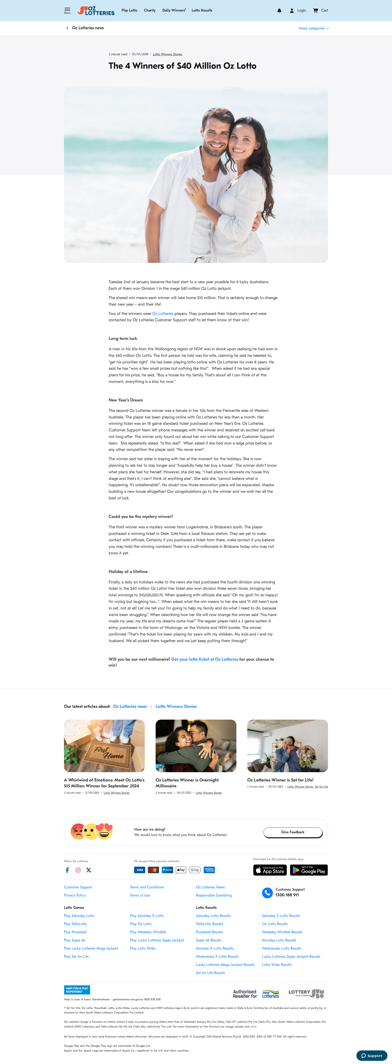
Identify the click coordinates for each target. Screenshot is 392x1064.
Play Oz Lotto (141, 924)
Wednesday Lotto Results (281, 948)
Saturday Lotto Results (213, 916)
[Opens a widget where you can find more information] (371, 1056)
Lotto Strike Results (277, 965)
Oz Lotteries (162, 314)
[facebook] (67, 870)
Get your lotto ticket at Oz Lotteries (204, 660)
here (253, 1026)
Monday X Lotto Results (215, 948)
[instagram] (78, 870)
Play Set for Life (76, 957)
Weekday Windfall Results (282, 932)
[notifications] (279, 10)
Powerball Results (209, 932)
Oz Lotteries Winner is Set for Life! (280, 780)
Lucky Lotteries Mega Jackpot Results (225, 965)
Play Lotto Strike (142, 948)
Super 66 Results (208, 940)
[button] (67, 11)
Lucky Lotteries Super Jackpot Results (291, 957)
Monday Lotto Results (279, 940)
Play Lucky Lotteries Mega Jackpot (91, 948)
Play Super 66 (74, 940)
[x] (88, 870)
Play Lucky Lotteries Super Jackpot (157, 940)
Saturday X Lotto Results (281, 916)
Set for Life (321, 787)
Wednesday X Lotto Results (217, 957)
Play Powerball (75, 932)
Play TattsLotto (75, 924)
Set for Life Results (210, 973)
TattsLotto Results (209, 924)
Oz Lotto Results (275, 924)
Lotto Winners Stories (167, 54)
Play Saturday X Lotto (147, 916)
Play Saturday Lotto (79, 916)
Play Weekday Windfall (148, 932)
